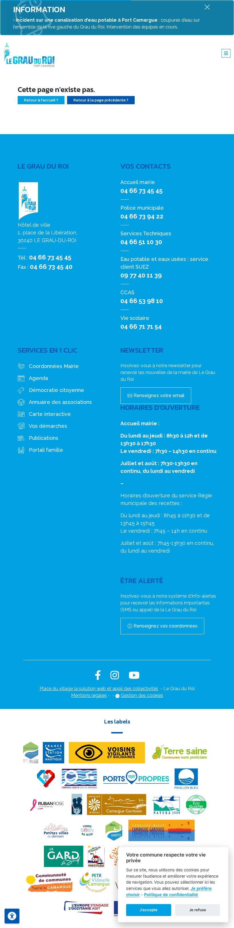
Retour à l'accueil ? (41, 100)
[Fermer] (207, 7)
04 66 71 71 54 (141, 326)
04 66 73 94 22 (142, 216)
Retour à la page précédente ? (100, 100)
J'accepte (149, 909)
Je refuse (197, 909)
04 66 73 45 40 (51, 266)
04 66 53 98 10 (141, 300)
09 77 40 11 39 (141, 275)
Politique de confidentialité (171, 894)
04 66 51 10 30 (141, 242)
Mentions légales (89, 695)
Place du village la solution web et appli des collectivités (99, 688)
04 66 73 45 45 (50, 257)
